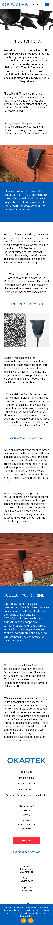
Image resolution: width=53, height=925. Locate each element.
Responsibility (26, 824)
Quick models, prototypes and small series (26, 795)
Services (26, 771)
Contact (26, 819)
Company (26, 810)
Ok (23, 920)
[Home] (15, 5)
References (26, 805)
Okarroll (26, 840)
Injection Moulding (26, 783)
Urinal (43, 133)
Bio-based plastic (26, 789)
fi (33, 4)
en (38, 4)
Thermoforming (26, 777)
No (30, 920)
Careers (26, 829)
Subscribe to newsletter (26, 851)
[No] (49, 914)
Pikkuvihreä (11, 126)
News (26, 815)
